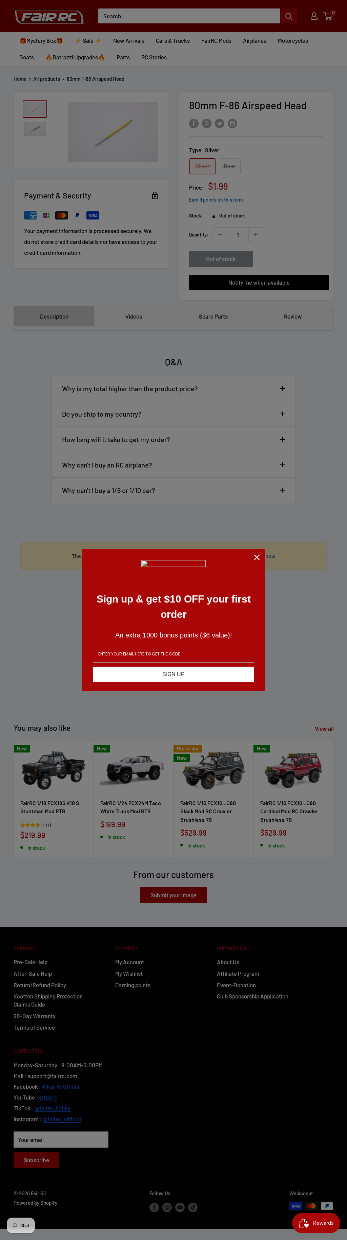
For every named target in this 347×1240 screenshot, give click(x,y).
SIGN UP (173, 674)
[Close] (257, 557)
